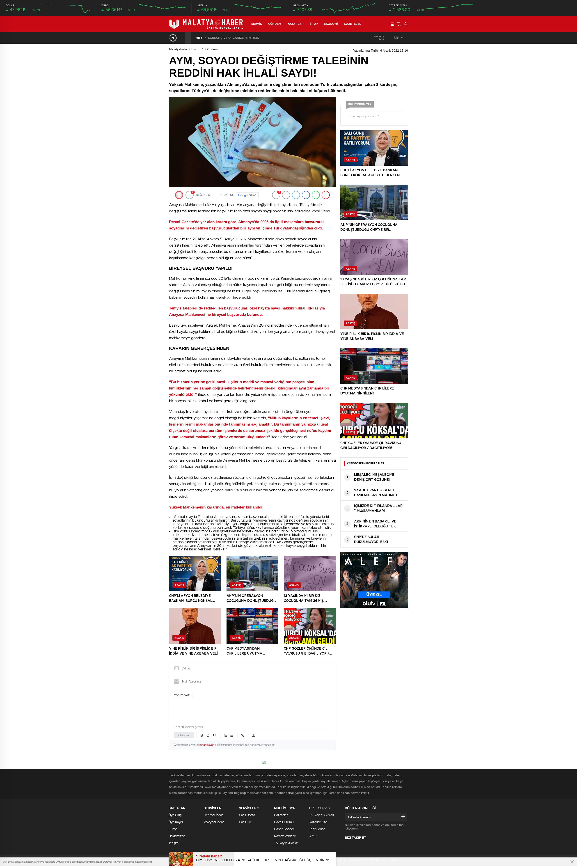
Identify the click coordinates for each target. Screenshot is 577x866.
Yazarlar (295, 24)
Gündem (274, 24)
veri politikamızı (125, 862)
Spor (314, 24)
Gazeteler (352, 24)
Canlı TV (245, 822)
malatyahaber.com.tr (184, 49)
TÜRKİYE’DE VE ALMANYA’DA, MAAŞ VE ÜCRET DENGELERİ (251, 38)
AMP (312, 836)
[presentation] (182, 38)
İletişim (174, 843)
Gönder (183, 735)
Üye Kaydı (176, 822)
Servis (256, 24)
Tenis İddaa (317, 829)
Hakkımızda (177, 836)
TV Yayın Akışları (286, 843)
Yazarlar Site (318, 822)
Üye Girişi (175, 815)
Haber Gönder (284, 829)
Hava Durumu (284, 822)
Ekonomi (331, 24)
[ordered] (225, 735)
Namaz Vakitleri (285, 836)
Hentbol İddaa (213, 815)
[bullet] (232, 735)
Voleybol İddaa (214, 822)
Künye (173, 829)
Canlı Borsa (247, 815)
